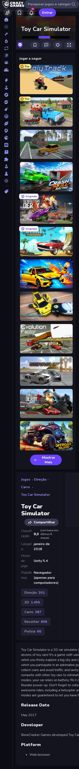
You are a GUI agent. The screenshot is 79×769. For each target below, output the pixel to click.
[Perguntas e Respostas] (6, 152)
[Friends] (7, 12)
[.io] (6, 137)
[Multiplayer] (6, 62)
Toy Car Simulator (35, 494)
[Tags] (6, 191)
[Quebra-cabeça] (6, 159)
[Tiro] (6, 180)
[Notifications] (31, 12)
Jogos (25, 479)
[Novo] (6, 34)
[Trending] (6, 41)
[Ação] (6, 80)
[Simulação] (6, 166)
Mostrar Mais (48, 460)
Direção (40, 479)
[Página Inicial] (6, 19)
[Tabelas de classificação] (6, 69)
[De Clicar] (6, 109)
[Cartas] (6, 102)
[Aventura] (6, 94)
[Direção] (6, 116)
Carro (25, 487)
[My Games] (19, 12)
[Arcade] (6, 87)
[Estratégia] (6, 130)
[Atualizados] (6, 48)
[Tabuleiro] (6, 173)
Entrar (47, 12)
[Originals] (6, 55)
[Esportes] (6, 123)
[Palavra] (6, 145)
